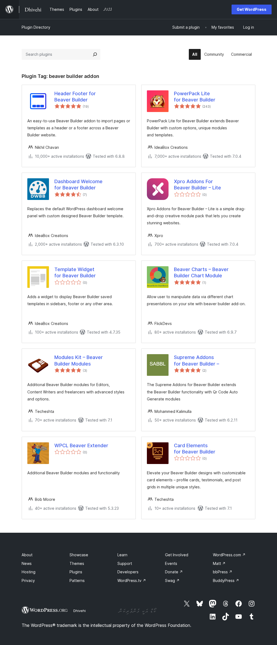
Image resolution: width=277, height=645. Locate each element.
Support (124, 563)
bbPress (222, 572)
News (27, 563)
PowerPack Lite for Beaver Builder (194, 97)
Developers (127, 572)
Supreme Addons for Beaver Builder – (196, 360)
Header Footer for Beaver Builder (75, 97)
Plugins (76, 572)
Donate (174, 572)
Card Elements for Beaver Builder (194, 449)
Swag (172, 580)
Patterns (77, 580)
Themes (77, 563)
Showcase (79, 554)
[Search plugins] (95, 54)
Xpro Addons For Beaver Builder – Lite (197, 184)
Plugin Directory (36, 27)
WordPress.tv (131, 580)
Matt (219, 563)
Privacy (28, 580)
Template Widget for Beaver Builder (75, 272)
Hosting (28, 572)
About (27, 554)
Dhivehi (79, 610)
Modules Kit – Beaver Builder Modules (78, 360)
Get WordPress (251, 9)
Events (171, 563)
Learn (122, 554)
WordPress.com (229, 554)
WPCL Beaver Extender (81, 445)
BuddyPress (226, 580)
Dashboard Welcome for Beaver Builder (78, 184)
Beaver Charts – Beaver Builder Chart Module (201, 272)
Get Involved (176, 554)
